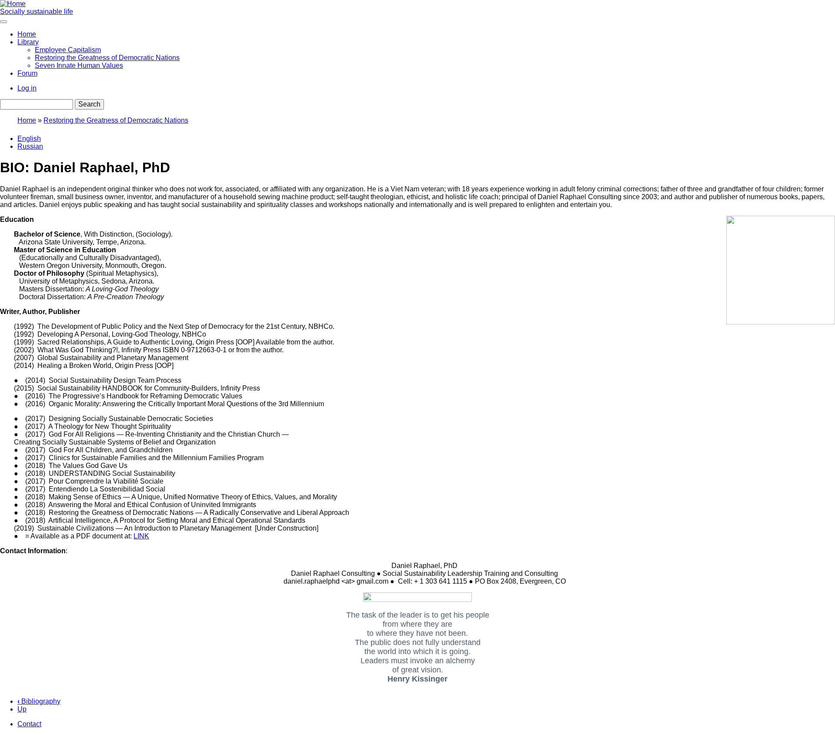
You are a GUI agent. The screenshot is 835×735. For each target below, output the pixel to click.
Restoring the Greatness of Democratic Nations (107, 57)
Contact (29, 724)
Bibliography (38, 701)
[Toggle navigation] (3, 21)
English (29, 138)
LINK (141, 536)
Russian (30, 146)
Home (26, 34)
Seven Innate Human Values (79, 65)
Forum (27, 73)
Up (22, 709)
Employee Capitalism (68, 49)
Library (28, 42)
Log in (27, 88)
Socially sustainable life (36, 11)
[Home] (13, 3)
